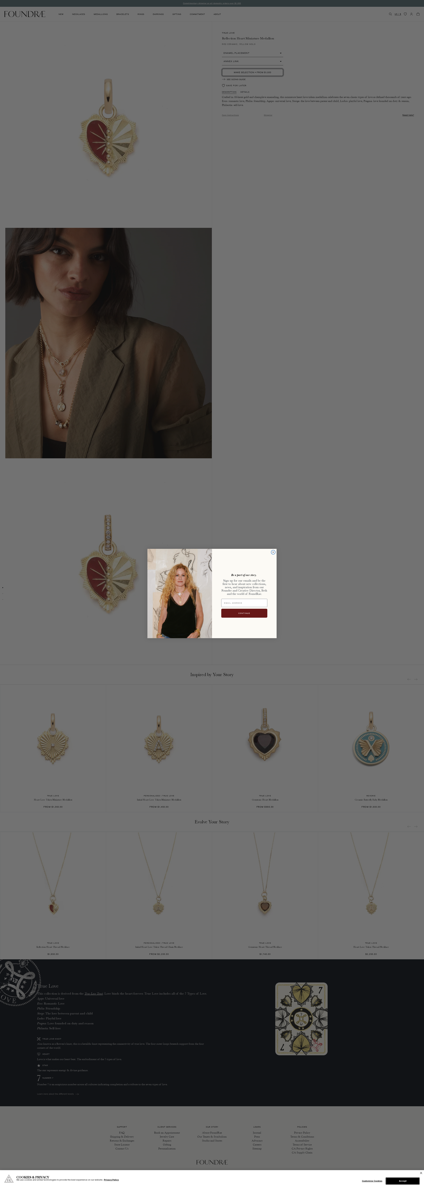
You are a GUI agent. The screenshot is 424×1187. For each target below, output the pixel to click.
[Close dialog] (273, 552)
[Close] (421, 1173)
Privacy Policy (111, 1180)
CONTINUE (244, 613)
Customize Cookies (372, 1181)
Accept (402, 1181)
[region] (212, 1178)
